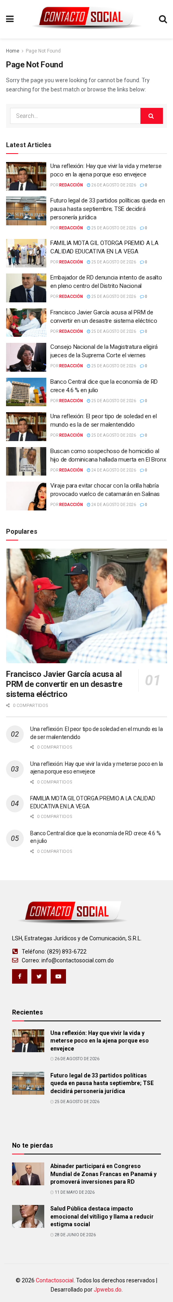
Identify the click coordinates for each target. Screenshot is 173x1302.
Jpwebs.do (108, 1289)
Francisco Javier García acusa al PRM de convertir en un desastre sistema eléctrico (64, 684)
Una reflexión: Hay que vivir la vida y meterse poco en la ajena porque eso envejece (99, 1041)
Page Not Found (43, 51)
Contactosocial (55, 1280)
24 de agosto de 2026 (113, 470)
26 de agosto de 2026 (113, 185)
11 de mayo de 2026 (74, 1192)
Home (12, 51)
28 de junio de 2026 (75, 1235)
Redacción (71, 185)
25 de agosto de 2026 (113, 228)
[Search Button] (151, 116)
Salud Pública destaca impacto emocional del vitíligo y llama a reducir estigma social (102, 1216)
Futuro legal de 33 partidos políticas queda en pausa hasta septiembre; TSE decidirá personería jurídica (107, 209)
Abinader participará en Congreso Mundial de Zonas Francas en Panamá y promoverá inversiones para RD (103, 1174)
